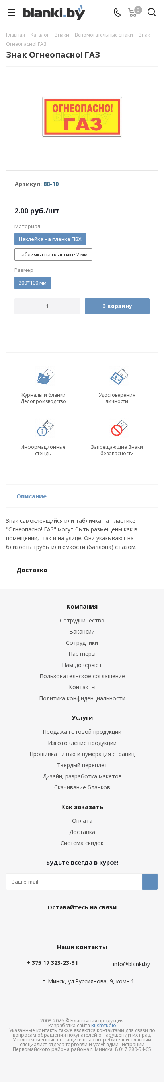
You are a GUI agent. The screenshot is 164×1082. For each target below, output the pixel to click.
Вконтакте (60, 925)
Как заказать (82, 807)
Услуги (82, 717)
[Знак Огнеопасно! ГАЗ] (82, 117)
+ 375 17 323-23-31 (52, 962)
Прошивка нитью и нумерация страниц (82, 754)
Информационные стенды (43, 450)
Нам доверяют (82, 665)
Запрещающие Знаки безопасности (117, 450)
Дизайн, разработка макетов (82, 776)
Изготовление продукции (82, 743)
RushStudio (103, 1025)
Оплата (82, 820)
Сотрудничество (82, 620)
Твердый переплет (82, 765)
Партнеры (82, 653)
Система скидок (82, 843)
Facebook (80, 925)
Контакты (82, 687)
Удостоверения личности (117, 398)
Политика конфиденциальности (82, 698)
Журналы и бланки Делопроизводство (43, 398)
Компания (82, 606)
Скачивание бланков (82, 787)
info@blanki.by (131, 964)
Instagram (100, 925)
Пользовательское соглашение (82, 676)
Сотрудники (82, 642)
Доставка (82, 832)
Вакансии (82, 631)
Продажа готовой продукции (82, 731)
